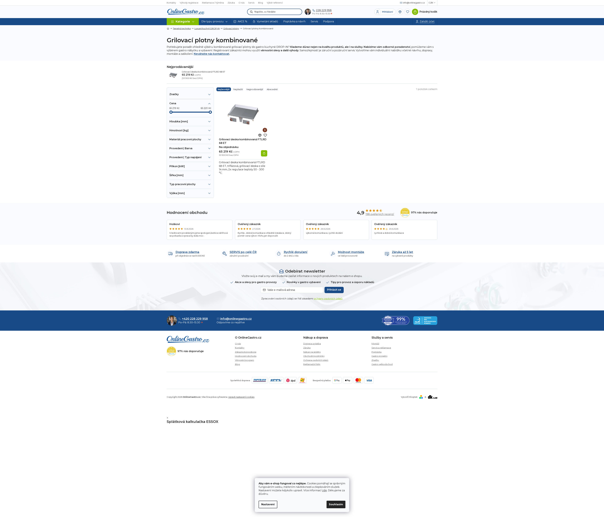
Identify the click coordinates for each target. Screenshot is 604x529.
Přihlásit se (334, 289)
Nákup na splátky (312, 352)
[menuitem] (215, 21)
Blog (260, 2)
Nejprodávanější (254, 89)
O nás (241, 2)
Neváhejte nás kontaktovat (211, 53)
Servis (251, 2)
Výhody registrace (189, 2)
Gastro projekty (379, 356)
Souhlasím (336, 504)
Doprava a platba (312, 343)
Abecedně (272, 89)
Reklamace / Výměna (213, 2)
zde (324, 490)
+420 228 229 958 (195, 318)
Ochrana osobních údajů (315, 360)
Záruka (231, 2)
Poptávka (376, 352)
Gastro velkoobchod (382, 364)
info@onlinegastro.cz (236, 318)
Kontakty (171, 2)
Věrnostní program (244, 360)
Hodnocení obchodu (245, 356)
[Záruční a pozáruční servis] (265, 130)
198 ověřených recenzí (380, 214)
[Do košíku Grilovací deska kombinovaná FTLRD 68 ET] (264, 153)
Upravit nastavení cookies (241, 397)
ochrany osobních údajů (328, 298)
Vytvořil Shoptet (409, 397)
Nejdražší (238, 89)
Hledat (251, 11)
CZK (431, 2)
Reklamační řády (311, 364)
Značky (375, 360)
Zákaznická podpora (245, 352)
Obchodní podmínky (313, 356)
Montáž (375, 343)
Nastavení (268, 504)
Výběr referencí (275, 2)
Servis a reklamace (381, 347)
